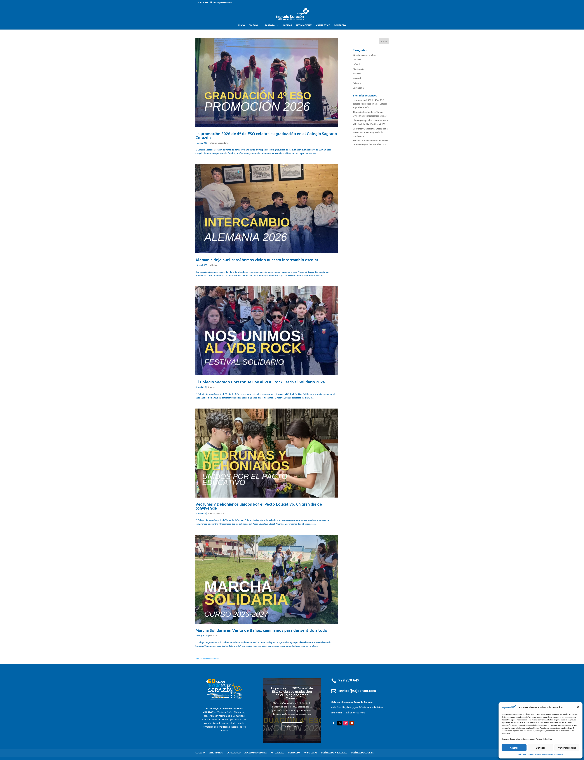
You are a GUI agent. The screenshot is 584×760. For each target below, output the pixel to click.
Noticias (213, 142)
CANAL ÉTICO (323, 25)
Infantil (356, 64)
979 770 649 (348, 680)
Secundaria (223, 142)
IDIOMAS (287, 25)
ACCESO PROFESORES (255, 752)
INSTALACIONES (304, 25)
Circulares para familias (364, 54)
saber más (292, 726)
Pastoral (220, 513)
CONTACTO (340, 25)
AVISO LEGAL (310, 752)
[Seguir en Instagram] (345, 723)
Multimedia (358, 68)
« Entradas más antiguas (207, 658)
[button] (577, 707)
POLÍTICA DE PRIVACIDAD (334, 752)
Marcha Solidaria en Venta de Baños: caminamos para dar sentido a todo (261, 630)
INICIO (241, 25)
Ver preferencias (567, 747)
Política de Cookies (526, 754)
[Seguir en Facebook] (333, 723)
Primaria (357, 83)
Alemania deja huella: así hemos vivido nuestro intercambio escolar (256, 259)
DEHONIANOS (216, 752)
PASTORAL (270, 25)
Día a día (357, 59)
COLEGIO (253, 25)
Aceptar (514, 747)
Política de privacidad (544, 754)
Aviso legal (558, 754)
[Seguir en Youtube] (351, 723)
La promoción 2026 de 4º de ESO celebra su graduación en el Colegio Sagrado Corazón (266, 135)
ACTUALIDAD (277, 752)
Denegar (540, 747)
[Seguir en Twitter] (339, 723)
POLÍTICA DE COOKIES (362, 752)
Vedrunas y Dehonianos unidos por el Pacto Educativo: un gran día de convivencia (258, 505)
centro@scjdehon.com (357, 690)
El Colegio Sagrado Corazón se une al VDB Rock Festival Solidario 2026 (260, 381)
